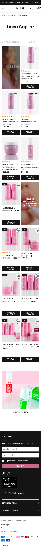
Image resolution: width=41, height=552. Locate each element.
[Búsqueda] (31, 9)
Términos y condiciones (10, 531)
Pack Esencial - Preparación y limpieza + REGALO (9, 208)
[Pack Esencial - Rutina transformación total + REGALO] (30, 330)
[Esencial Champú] (11, 103)
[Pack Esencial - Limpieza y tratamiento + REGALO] (30, 239)
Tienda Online (11, 15)
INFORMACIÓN (9, 503)
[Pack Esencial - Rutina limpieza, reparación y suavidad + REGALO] (30, 284)
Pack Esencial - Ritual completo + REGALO (11, 344)
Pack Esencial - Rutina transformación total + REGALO (30, 344)
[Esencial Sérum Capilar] (30, 148)
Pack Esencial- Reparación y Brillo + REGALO (10, 299)
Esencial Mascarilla (10, 164)
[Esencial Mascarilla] (11, 148)
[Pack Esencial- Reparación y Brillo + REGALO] (11, 284)
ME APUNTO (20, 466)
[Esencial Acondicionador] (30, 103)
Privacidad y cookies (9, 528)
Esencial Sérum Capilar (27, 164)
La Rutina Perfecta (20, 412)
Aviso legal (5, 525)
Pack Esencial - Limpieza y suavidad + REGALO (10, 255)
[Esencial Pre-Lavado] (30, 57)
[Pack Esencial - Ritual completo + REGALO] (11, 330)
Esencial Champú (9, 119)
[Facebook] (4, 473)
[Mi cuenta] (35, 9)
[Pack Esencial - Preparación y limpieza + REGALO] (11, 193)
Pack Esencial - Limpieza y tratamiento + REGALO (27, 253)
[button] (25, 71)
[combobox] (5, 455)
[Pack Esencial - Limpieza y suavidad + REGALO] (11, 239)
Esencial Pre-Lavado (29, 74)
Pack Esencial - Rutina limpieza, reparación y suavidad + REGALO (30, 299)
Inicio (3, 15)
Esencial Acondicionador (28, 119)
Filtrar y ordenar (11, 42)
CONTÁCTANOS (10, 510)
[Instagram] (9, 473)
